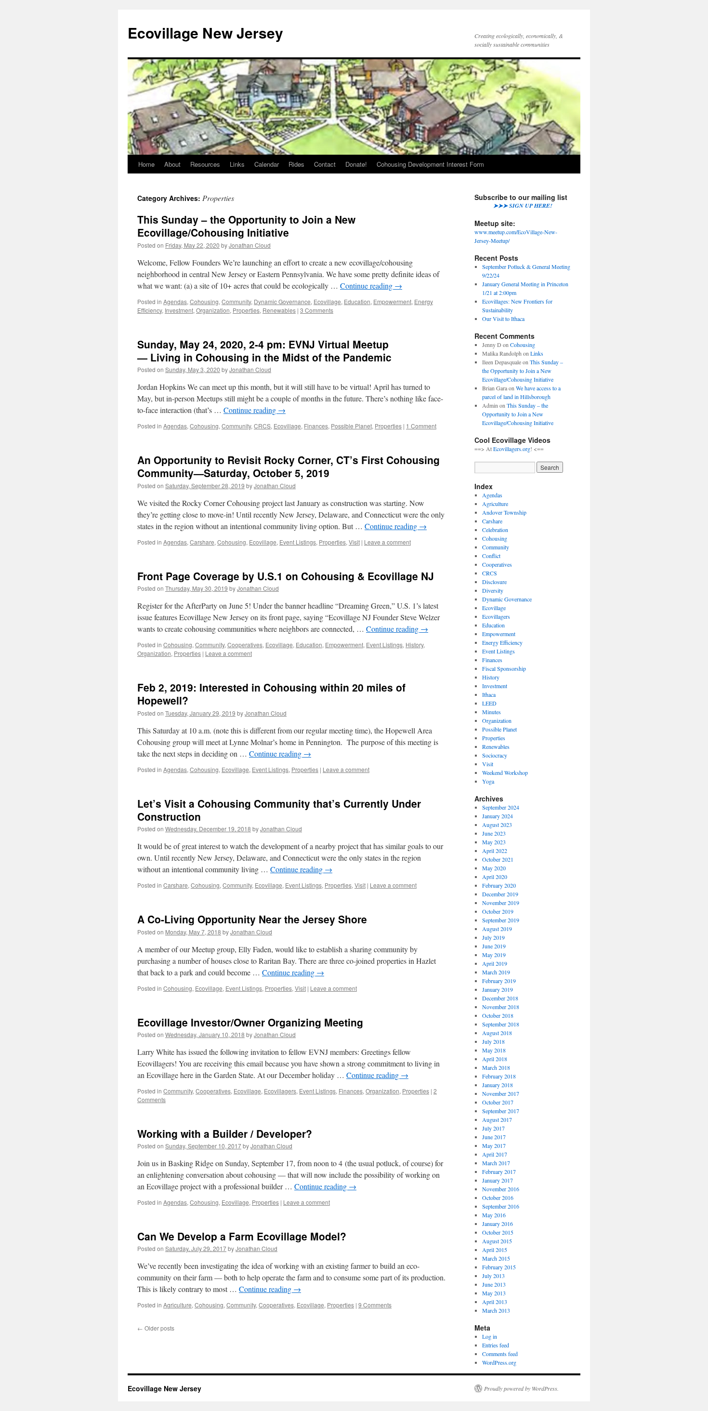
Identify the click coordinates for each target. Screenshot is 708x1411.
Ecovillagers (280, 1091)
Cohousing (204, 301)
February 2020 (499, 885)
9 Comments (375, 1305)
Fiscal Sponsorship (504, 668)
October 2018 (497, 1015)
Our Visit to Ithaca (503, 318)
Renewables (279, 310)
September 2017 (500, 1111)
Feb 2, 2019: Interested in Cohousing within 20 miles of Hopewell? (271, 693)
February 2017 (499, 1171)
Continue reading (371, 285)
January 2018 (497, 1085)
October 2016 (497, 1197)
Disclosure (494, 582)
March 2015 (496, 1258)
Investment (179, 310)
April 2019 (494, 963)
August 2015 (497, 1241)
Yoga (488, 781)
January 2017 (497, 1180)
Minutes (491, 712)
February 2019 (499, 981)
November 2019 (500, 902)
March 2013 (496, 1310)
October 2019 (497, 911)
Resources (205, 164)
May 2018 (494, 1050)
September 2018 (500, 1024)
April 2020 (494, 876)
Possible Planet (351, 426)
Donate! (356, 164)
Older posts (155, 1328)
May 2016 (494, 1215)
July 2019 (493, 937)
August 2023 (497, 824)
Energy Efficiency (502, 642)
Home (146, 164)
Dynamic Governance (282, 301)
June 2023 (494, 833)
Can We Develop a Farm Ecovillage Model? (241, 1236)
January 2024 (497, 816)
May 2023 (494, 842)
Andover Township (504, 512)
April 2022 (494, 850)
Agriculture (177, 1305)
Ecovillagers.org (511, 449)
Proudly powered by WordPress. (521, 1388)
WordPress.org (499, 1362)
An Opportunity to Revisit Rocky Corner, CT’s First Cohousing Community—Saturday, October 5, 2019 (288, 466)
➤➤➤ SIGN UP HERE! (522, 205)
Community (236, 301)
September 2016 (500, 1206)
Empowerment (392, 301)
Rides (296, 164)
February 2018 (499, 1076)
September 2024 (500, 807)
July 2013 (493, 1275)
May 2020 (494, 868)
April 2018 (494, 1059)
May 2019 (494, 954)
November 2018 (500, 1007)
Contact (325, 164)
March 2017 (496, 1163)
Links (237, 164)
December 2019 (500, 894)
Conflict (491, 555)
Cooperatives (244, 644)
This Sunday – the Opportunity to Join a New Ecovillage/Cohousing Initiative (246, 226)
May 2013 (494, 1293)
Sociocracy (494, 755)
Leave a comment (387, 542)
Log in (489, 1336)
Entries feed (495, 1345)
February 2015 (499, 1267)
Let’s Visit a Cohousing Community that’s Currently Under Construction (279, 810)
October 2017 (497, 1102)
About (172, 164)
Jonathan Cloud (250, 245)
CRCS (262, 426)
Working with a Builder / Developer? (224, 1133)
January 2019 (497, 989)
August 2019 (497, 928)
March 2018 (496, 1067)
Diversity (492, 590)
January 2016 (497, 1223)
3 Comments (316, 310)
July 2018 (493, 1041)
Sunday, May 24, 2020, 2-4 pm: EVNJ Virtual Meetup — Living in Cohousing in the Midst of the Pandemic (264, 350)
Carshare (202, 542)
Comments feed (500, 1354)
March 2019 (496, 972)
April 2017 (494, 1154)
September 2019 (500, 920)
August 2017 (497, 1119)
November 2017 (500, 1093)
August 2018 (497, 1033)
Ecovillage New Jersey (205, 32)
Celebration (495, 529)
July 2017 (493, 1128)
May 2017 (494, 1145)
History (414, 644)
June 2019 (494, 946)
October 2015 (497, 1232)
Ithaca (489, 694)
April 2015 (494, 1249)
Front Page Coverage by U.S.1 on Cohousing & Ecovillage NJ (285, 576)
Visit (354, 542)
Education (357, 301)
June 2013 (494, 1284)
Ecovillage (327, 301)
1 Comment (421, 426)
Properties (246, 310)
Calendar (266, 164)
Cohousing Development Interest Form (430, 164)
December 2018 (500, 998)
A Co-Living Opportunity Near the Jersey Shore (252, 919)
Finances (316, 426)
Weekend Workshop (505, 772)
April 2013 (494, 1301)
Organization (213, 310)
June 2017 (494, 1137)
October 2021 (497, 859)
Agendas (175, 301)
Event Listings (297, 542)
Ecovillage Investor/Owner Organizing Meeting (250, 1022)
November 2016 (500, 1189)
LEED (489, 703)
